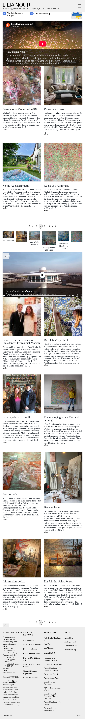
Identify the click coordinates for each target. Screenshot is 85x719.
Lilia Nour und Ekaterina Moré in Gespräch (51, 696)
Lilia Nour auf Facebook (49, 683)
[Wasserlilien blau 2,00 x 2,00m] (63, 240)
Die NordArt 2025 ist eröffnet (31, 659)
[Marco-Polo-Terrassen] (34, 238)
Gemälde (16, 689)
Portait (4, 702)
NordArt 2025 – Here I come (31, 665)
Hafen (5, 692)
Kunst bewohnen (54, 109)
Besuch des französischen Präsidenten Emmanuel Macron (21, 341)
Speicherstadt (8, 705)
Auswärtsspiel (28, 640)
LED (10, 697)
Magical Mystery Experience (30, 672)
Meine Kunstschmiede (16, 185)
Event (15, 687)
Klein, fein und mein (31, 653)
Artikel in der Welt (51, 678)
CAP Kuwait (49, 648)
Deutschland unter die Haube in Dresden (52, 669)
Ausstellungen (8, 685)
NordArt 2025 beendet (32, 645)
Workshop (16, 704)
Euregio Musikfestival (53, 664)
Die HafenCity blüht (56, 340)
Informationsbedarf (14, 581)
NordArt (17, 699)
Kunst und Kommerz (56, 185)
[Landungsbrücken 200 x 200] (49, 244)
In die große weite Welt (16, 417)
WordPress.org (70, 649)
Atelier (12, 681)
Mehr (5, 129)
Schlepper (18, 702)
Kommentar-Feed (71, 646)
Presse (8, 702)
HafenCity (13, 692)
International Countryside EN (20, 109)
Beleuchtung (6, 687)
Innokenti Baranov (13, 694)
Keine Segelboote (30, 649)
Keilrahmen (6, 697)
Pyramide (12, 702)
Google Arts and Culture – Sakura (50, 659)
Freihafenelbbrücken (8, 689)
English (11, 687)
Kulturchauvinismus (31, 678)
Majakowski (11, 699)
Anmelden (68, 638)
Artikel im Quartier (51, 674)
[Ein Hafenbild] (8, 237)
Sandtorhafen (10, 494)
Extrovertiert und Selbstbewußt (51, 709)
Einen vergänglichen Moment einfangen (61, 418)
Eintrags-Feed (70, 642)
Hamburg (5, 694)
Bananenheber (52, 507)
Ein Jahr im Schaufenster (58, 581)
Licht (13, 697)
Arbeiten (5, 682)
